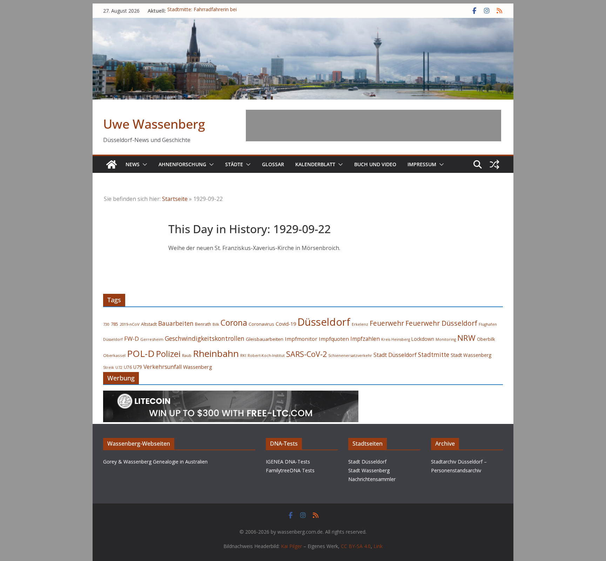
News (133, 164)
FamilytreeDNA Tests (290, 470)
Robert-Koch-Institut (266, 355)
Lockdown (422, 339)
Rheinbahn (216, 353)
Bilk (216, 324)
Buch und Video (375, 164)
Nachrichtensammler (372, 479)
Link (378, 546)
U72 (118, 367)
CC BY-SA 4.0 (356, 546)
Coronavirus (261, 324)
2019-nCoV (130, 324)
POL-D (141, 353)
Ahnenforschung (182, 164)
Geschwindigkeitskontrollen (204, 338)
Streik (108, 367)
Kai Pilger (291, 546)
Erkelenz (360, 324)
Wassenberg (197, 366)
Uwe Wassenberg (154, 124)
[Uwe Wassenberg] (111, 164)
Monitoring (446, 339)
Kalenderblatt (315, 164)
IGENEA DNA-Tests (288, 461)
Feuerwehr (387, 323)
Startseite (175, 199)
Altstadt (149, 324)
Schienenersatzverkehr (350, 355)
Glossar (273, 164)
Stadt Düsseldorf (395, 355)
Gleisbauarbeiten (264, 339)
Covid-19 (286, 323)
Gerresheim (151, 339)
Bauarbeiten (176, 323)
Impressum (422, 164)
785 (114, 324)
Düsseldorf (323, 322)
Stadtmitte (433, 355)
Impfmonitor (301, 338)
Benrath (203, 324)
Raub (186, 355)
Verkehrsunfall (162, 367)
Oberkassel (114, 355)
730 (106, 324)
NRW (466, 337)
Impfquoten (334, 338)
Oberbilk (486, 339)
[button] (143, 164)
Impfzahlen (365, 339)
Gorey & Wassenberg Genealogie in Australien (155, 461)
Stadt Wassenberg (471, 355)
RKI (243, 355)
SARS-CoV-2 (306, 354)
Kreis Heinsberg (395, 339)
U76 (128, 367)
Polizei (168, 353)
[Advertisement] (373, 125)
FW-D (131, 338)
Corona (234, 322)
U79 (137, 367)
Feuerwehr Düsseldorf (441, 323)
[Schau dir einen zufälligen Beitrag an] (494, 164)
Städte (234, 164)
